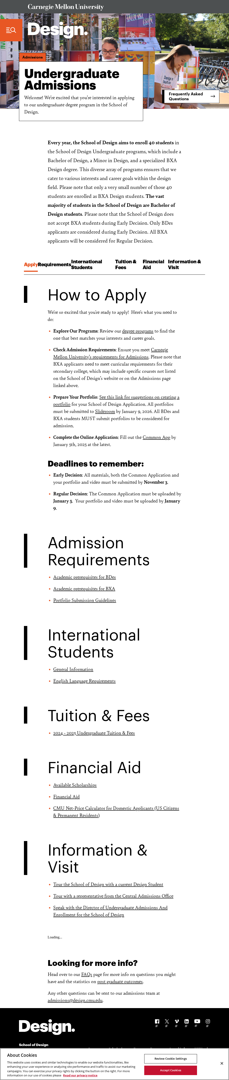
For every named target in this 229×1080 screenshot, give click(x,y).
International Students (86, 264)
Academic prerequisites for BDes (84, 576)
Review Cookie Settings (171, 1059)
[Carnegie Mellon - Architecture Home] (58, 30)
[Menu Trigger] (11, 30)
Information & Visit (184, 264)
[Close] (222, 1063)
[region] (114, 1064)
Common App (156, 437)
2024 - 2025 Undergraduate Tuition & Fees (94, 732)
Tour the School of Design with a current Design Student (108, 884)
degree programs (137, 330)
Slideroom (105, 411)
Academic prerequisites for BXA (84, 588)
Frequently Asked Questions (186, 96)
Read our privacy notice (80, 1075)
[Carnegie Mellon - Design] (47, 1027)
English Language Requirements (84, 680)
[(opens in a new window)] (157, 1024)
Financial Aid (153, 264)
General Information (73, 669)
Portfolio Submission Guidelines (84, 600)
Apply (31, 264)
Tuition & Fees (125, 264)
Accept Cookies (170, 1070)
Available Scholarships (75, 784)
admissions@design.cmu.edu (75, 1000)
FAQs (86, 974)
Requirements (54, 264)
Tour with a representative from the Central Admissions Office (113, 895)
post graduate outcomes (120, 981)
